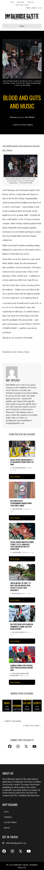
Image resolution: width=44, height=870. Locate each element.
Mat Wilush (29, 117)
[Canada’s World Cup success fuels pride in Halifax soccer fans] (22, 654)
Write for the (22, 5)
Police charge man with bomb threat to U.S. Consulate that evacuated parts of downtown (22, 545)
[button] (9, 746)
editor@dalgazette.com (16, 843)
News (6, 811)
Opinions (8, 817)
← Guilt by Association (11, 721)
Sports (7, 827)
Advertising (20, 2)
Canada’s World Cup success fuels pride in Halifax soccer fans (21, 667)
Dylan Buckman (19, 468)
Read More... (15, 477)
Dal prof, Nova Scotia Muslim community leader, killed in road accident (21, 626)
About (12, 2)
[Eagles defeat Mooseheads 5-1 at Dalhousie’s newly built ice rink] (22, 448)
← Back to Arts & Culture (22, 124)
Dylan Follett (18, 632)
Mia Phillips (17, 509)
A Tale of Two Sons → (32, 725)
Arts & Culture (17, 352)
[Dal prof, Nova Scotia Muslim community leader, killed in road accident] (22, 613)
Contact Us (30, 2)
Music (26, 352)
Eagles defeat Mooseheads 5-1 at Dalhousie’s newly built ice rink (22, 462)
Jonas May (17, 552)
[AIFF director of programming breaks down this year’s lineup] (22, 489)
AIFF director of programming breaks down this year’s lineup (21, 503)
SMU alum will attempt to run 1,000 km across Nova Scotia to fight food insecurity (20, 586)
